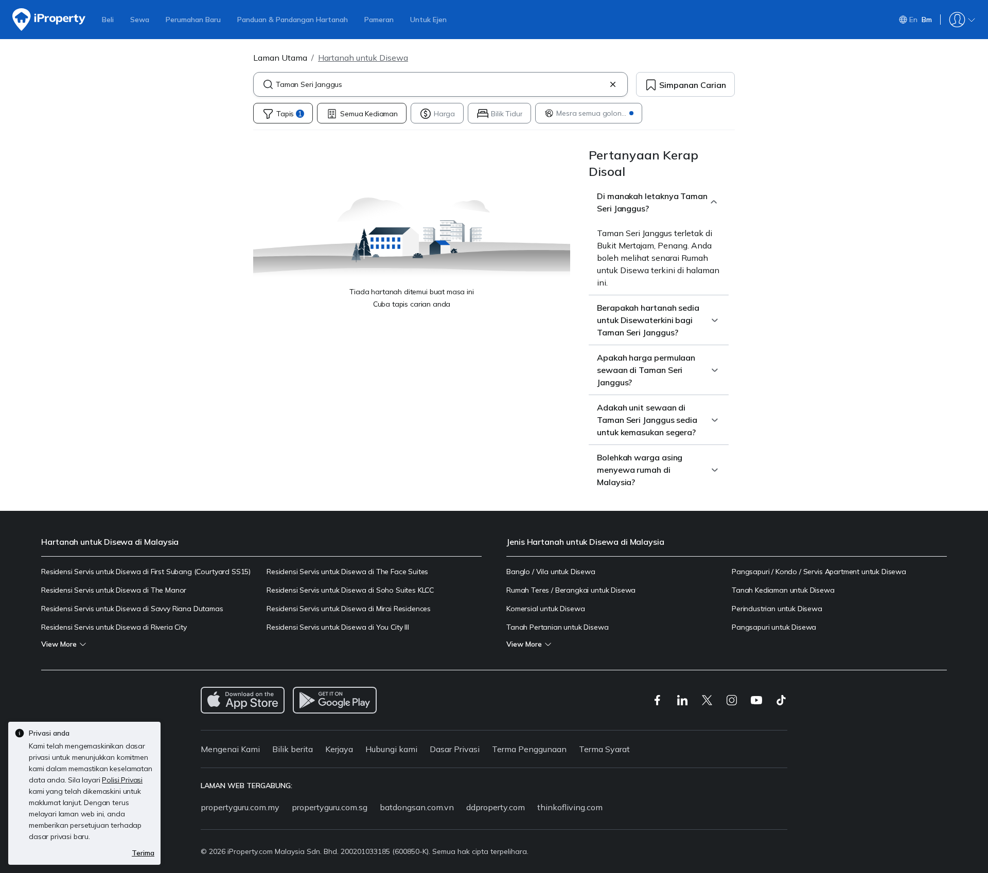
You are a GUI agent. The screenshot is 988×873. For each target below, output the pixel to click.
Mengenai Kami (230, 749)
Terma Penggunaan (529, 749)
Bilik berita (292, 749)
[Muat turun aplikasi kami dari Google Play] (335, 700)
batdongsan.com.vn (417, 807)
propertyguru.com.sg (329, 807)
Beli (108, 19)
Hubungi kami (391, 749)
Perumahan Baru (193, 19)
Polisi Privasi (122, 780)
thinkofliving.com (570, 807)
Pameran (379, 19)
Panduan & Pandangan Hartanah (292, 19)
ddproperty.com (495, 807)
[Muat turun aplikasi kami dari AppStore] (243, 700)
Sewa (139, 19)
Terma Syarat (604, 749)
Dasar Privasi (455, 749)
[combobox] (440, 84)
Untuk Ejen (428, 19)
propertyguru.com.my (240, 807)
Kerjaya (339, 749)
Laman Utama (280, 57)
